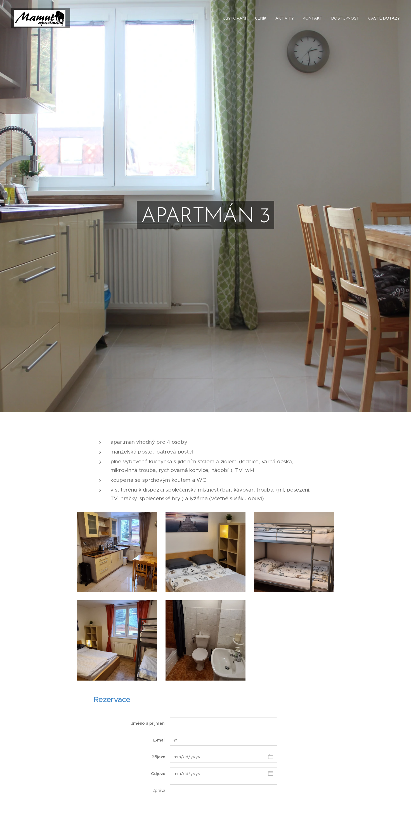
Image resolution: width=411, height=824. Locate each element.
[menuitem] (236, 18)
